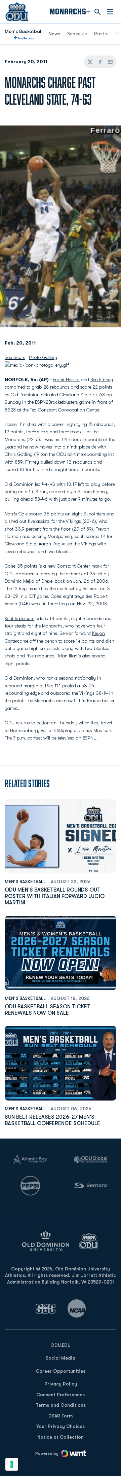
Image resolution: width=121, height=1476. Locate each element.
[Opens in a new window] (46, 1308)
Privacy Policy (60, 1384)
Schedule (77, 33)
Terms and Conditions (61, 1405)
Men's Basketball (25, 881)
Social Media (60, 1358)
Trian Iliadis (69, 655)
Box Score (15, 357)
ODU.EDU (60, 1345)
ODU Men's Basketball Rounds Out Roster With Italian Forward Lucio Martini (55, 896)
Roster (101, 33)
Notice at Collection (60, 1437)
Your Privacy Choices (60, 1426)
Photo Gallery (43, 357)
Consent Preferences (60, 1394)
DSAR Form (60, 1415)
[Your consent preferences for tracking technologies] (11, 1464)
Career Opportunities (60, 1371)
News (54, 33)
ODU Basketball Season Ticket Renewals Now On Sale (47, 1010)
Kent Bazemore (19, 618)
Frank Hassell (66, 379)
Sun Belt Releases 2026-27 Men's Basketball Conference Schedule (52, 1120)
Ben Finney (101, 379)
